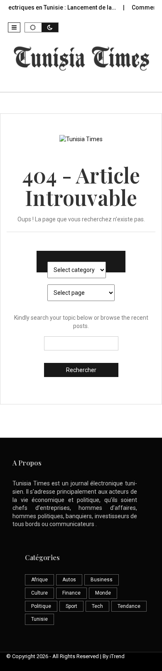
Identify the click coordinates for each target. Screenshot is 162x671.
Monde (103, 593)
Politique (41, 606)
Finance (71, 593)
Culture (39, 593)
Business (102, 580)
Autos (69, 580)
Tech (97, 606)
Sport (71, 606)
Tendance (129, 606)
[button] (14, 27)
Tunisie (39, 619)
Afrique (39, 580)
